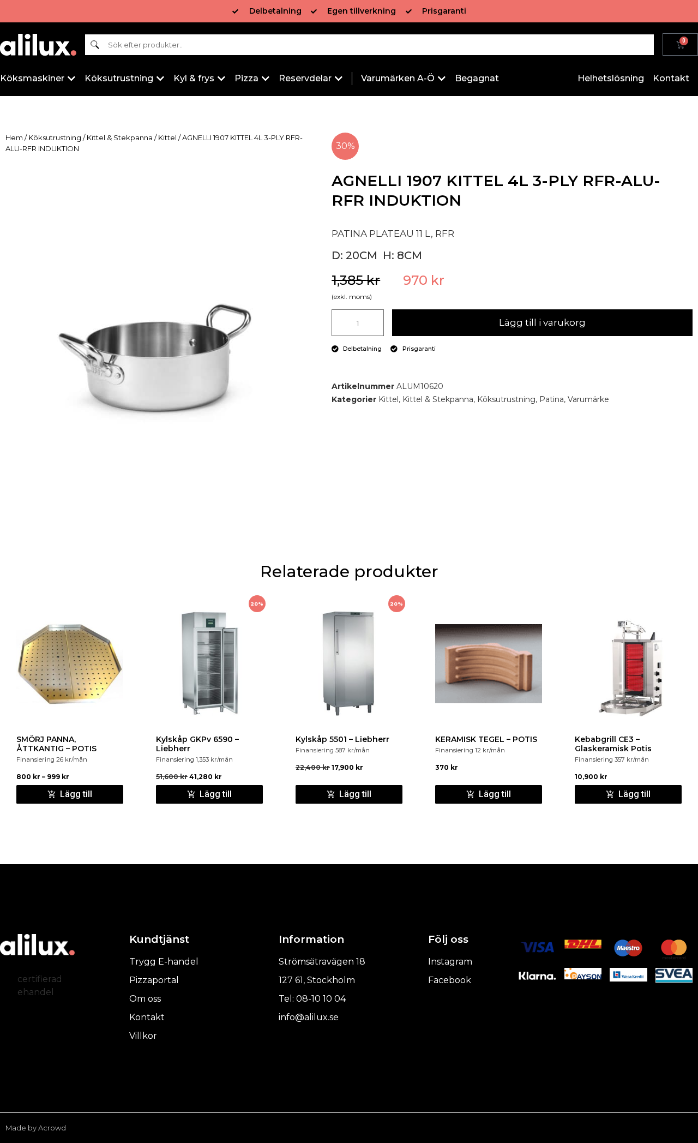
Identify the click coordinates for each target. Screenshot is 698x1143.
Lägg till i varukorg (542, 322)
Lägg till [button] (216, 794)
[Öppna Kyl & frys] (221, 78)
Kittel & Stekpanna (120, 137)
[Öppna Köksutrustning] (160, 78)
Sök (95, 44)
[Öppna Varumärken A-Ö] (441, 78)
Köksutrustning (54, 137)
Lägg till (76, 794)
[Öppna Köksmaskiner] (71, 78)
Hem (14, 137)
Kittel (167, 137)
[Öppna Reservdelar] (338, 78)
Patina (551, 399)
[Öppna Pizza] (265, 78)
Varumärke (588, 399)
